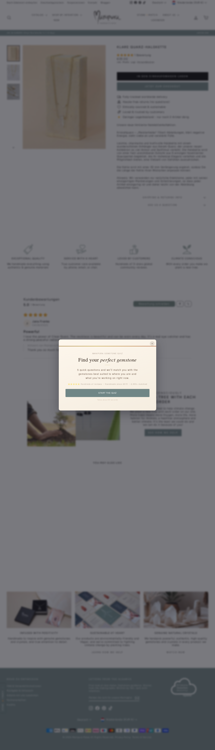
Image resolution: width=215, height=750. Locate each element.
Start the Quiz (107, 392)
